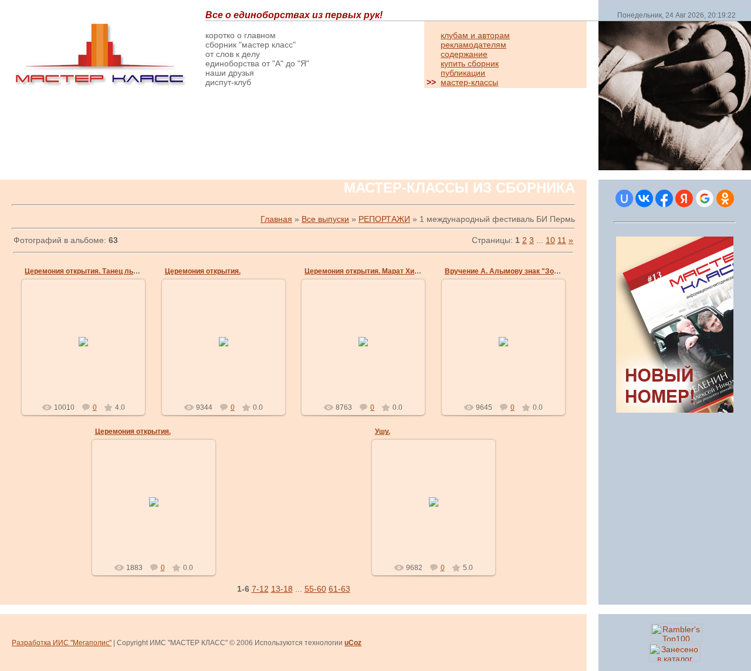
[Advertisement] (149, 136)
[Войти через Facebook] (664, 198)
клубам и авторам (475, 35)
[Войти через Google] (704, 198)
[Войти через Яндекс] (684, 198)
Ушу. (382, 431)
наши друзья (229, 72)
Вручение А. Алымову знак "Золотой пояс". (521, 271)
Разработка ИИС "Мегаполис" (61, 643)
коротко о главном (240, 35)
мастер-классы (469, 82)
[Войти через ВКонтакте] (644, 198)
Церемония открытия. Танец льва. (84, 271)
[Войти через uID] (624, 198)
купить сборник (470, 63)
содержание (464, 54)
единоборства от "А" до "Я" (257, 63)
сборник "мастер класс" (250, 44)
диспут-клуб (228, 82)
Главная (276, 219)
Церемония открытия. (203, 271)
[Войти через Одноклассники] (725, 198)
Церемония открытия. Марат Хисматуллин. (380, 271)
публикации (463, 72)
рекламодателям (473, 44)
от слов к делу (232, 54)
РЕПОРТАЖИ (384, 219)
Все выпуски (325, 219)
